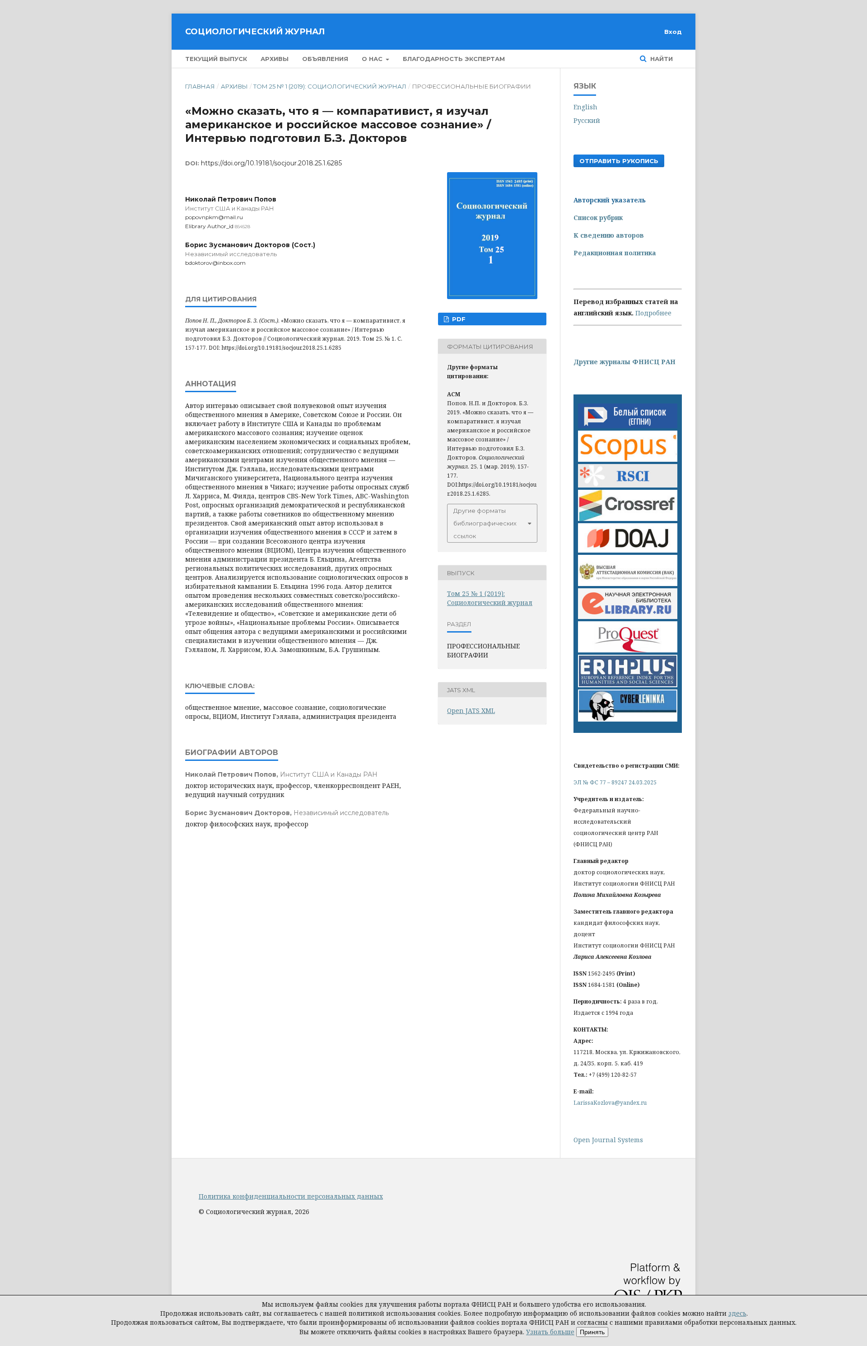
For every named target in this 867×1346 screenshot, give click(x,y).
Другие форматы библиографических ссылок (485, 523)
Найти (660, 58)
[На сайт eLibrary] (627, 616)
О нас (373, 58)
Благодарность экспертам (454, 58)
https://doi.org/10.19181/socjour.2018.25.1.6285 (271, 163)
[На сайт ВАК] (627, 583)
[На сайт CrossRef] (627, 518)
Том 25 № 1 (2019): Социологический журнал (329, 86)
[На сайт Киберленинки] (627, 719)
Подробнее (653, 313)
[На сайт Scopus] (627, 459)
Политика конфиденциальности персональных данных (291, 1196)
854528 (242, 227)
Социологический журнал (255, 32)
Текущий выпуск (216, 58)
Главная (200, 86)
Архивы (275, 58)
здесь (737, 1313)
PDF (458, 319)
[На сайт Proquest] (627, 650)
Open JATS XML (471, 710)
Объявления (325, 58)
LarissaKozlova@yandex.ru (610, 1103)
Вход (673, 31)
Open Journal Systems (608, 1139)
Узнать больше (550, 1331)
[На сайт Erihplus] (627, 684)
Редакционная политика (614, 253)
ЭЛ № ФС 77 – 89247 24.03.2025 (615, 782)
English (585, 107)
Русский (586, 120)
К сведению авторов (608, 235)
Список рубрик (598, 217)
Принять (592, 1332)
